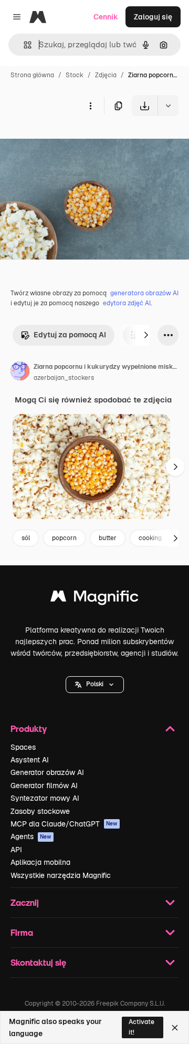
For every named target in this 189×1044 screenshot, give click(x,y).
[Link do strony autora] (19, 372)
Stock (74, 75)
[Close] (175, 1027)
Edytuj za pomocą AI (70, 334)
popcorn (64, 538)
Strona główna (32, 75)
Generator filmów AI (44, 785)
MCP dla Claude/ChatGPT (64, 824)
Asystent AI (29, 759)
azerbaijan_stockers (64, 378)
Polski (94, 684)
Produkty (28, 728)
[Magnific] (94, 599)
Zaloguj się (153, 17)
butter (108, 538)
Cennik (105, 17)
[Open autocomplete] (23, 45)
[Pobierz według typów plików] (168, 105)
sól (26, 538)
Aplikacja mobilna (40, 862)
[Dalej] (145, 335)
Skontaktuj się (38, 962)
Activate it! (141, 1027)
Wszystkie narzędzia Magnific (60, 875)
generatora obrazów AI (144, 293)
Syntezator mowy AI (44, 798)
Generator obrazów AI (47, 772)
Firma (21, 932)
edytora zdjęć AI (127, 303)
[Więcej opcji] (90, 105)
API (16, 849)
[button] (95, 684)
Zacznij (24, 902)
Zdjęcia (106, 75)
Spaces (23, 747)
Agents (30, 836)
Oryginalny (72, 141)
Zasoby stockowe (40, 811)
